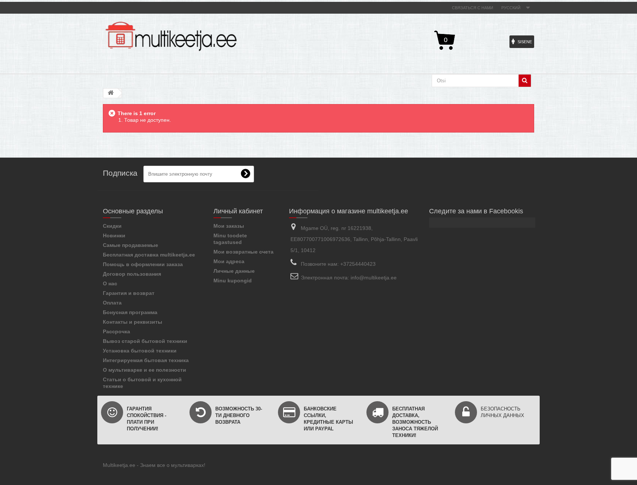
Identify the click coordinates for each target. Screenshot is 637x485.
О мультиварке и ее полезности (144, 370)
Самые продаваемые (130, 245)
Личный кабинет (238, 211)
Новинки (114, 235)
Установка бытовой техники (140, 351)
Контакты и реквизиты (132, 322)
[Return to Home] (111, 93)
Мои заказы (228, 226)
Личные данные (234, 271)
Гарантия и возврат (128, 293)
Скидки (112, 226)
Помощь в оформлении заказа (143, 264)
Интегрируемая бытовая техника (146, 360)
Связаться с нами (472, 8)
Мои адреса (228, 261)
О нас (110, 283)
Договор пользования (132, 274)
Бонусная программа (130, 312)
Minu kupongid (232, 280)
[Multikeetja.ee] (171, 36)
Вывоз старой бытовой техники (145, 341)
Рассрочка (116, 331)
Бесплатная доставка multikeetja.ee (149, 255)
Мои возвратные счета (243, 252)
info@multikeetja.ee (374, 278)
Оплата (112, 303)
